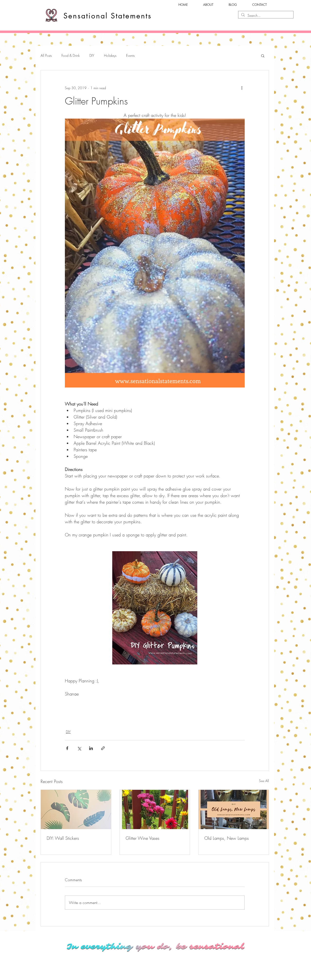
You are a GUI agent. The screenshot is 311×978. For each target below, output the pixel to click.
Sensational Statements (107, 16)
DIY (91, 55)
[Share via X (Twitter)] (79, 748)
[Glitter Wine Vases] (155, 809)
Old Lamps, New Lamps (226, 838)
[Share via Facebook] (67, 748)
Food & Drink (70, 55)
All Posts (46, 55)
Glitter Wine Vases (142, 838)
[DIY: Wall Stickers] (76, 809)
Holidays (110, 55)
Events (130, 55)
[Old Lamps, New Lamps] (234, 809)
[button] (262, 55)
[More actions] (242, 88)
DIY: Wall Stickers (63, 838)
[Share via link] (103, 748)
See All (264, 780)
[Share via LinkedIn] (91, 748)
